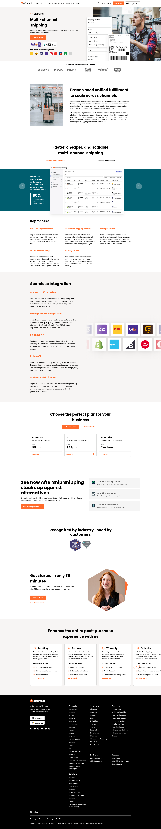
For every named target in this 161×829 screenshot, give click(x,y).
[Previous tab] (22, 186)
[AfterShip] (27, 3)
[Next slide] (136, 666)
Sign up (108, 3)
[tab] (55, 160)
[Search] (98, 3)
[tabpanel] (80, 216)
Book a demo (118, 3)
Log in (103, 3)
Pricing (78, 3)
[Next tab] (139, 186)
